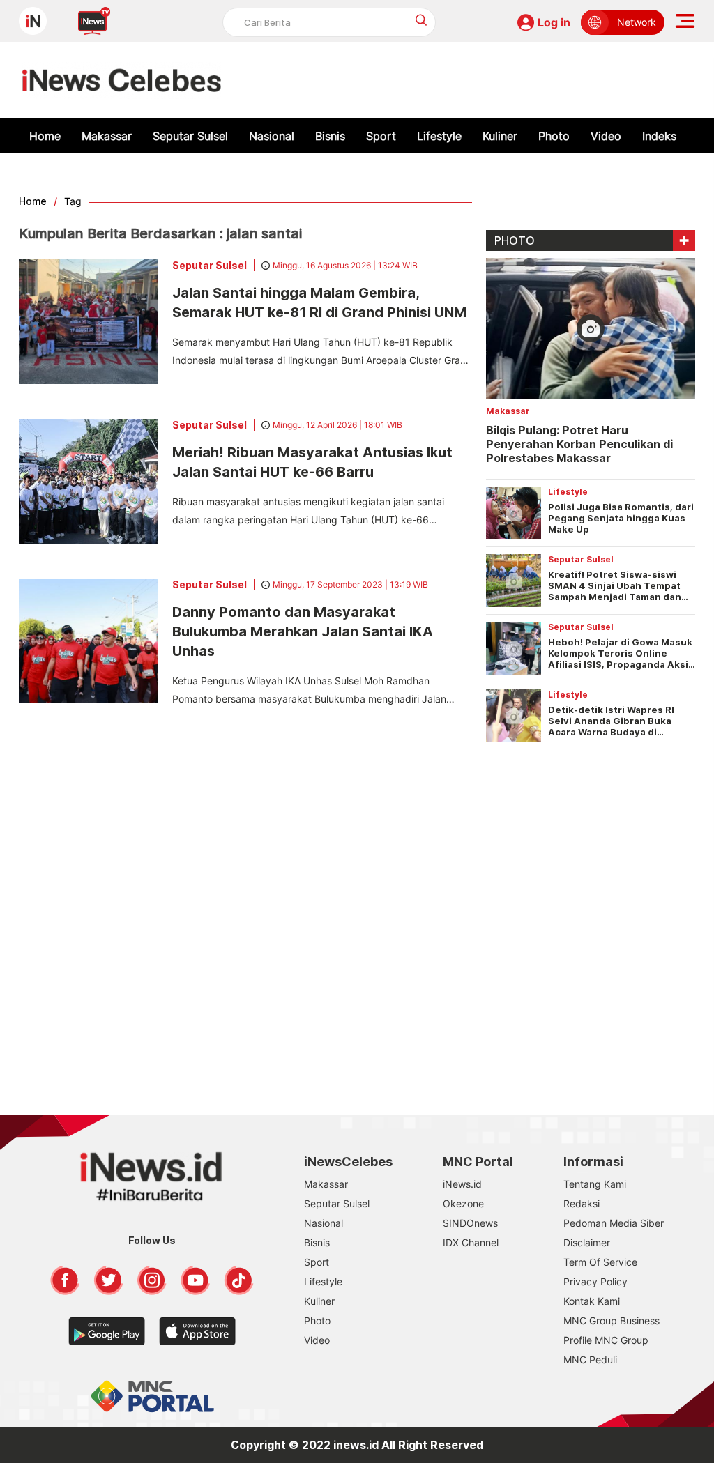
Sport (381, 136)
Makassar (107, 136)
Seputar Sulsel (190, 136)
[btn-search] (421, 20)
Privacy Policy (595, 1281)
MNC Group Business (611, 1320)
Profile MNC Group (605, 1340)
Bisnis (330, 136)
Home (45, 136)
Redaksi (581, 1203)
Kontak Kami (591, 1301)
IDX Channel (471, 1242)
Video (606, 136)
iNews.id (462, 1184)
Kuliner (500, 136)
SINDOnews (470, 1223)
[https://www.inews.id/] (121, 80)
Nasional (271, 136)
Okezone (463, 1203)
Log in (554, 22)
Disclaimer (586, 1242)
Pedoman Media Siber (613, 1223)
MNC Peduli (590, 1359)
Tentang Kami (594, 1184)
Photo (554, 136)
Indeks (659, 136)
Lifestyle (439, 136)
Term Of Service (600, 1262)
